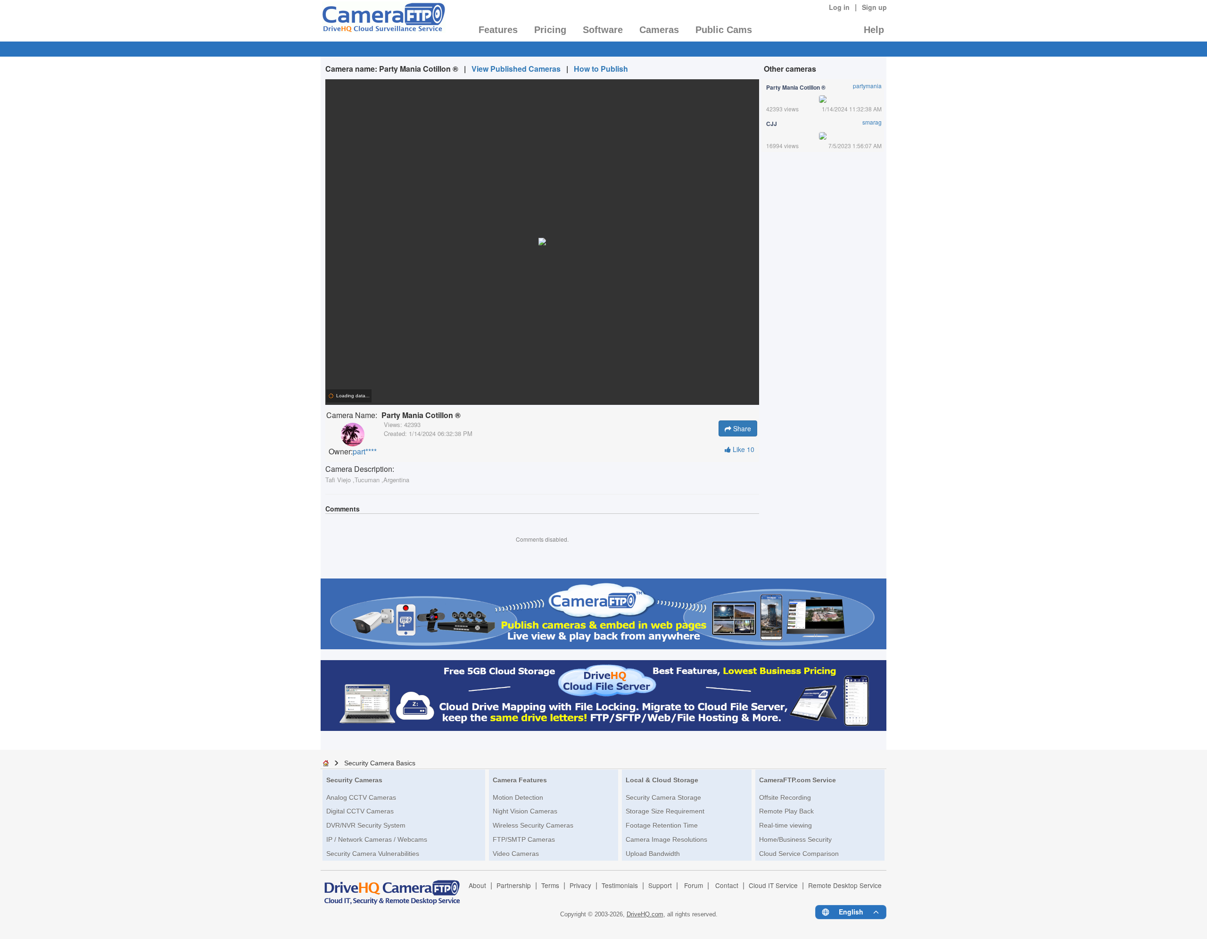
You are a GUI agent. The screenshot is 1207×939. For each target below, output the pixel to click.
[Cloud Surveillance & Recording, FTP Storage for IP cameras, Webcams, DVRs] (383, 20)
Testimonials (620, 885)
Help (874, 30)
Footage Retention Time (662, 825)
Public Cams (723, 30)
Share (741, 428)
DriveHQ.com (645, 914)
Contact (726, 885)
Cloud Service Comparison (799, 853)
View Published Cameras (516, 68)
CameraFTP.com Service (797, 780)
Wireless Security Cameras (533, 825)
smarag (872, 122)
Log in (839, 7)
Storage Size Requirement (665, 811)
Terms (550, 885)
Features (498, 30)
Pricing (550, 30)
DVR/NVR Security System (365, 825)
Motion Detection (518, 797)
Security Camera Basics (379, 763)
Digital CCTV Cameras (360, 811)
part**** (365, 451)
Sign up (874, 7)
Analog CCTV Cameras (361, 797)
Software (603, 30)
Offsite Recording (785, 797)
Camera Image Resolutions (666, 839)
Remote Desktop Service (845, 885)
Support (660, 885)
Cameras (659, 30)
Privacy (580, 885)
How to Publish (601, 68)
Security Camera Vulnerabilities (372, 853)
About (477, 885)
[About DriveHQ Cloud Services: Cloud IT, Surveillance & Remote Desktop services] (392, 888)
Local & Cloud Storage (662, 780)
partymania (867, 86)
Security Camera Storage (663, 797)
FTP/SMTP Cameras (524, 839)
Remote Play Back (786, 811)
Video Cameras (516, 853)
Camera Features (520, 780)
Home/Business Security (795, 839)
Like (742, 449)
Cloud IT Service (773, 885)
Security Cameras (354, 780)
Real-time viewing (785, 825)
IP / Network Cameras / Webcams (376, 839)
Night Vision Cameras (525, 811)
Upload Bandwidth (653, 853)
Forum (693, 885)
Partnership (513, 885)
